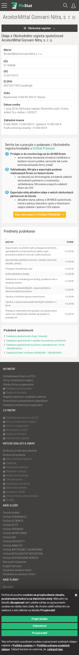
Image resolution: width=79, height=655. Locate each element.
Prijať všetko (40, 619)
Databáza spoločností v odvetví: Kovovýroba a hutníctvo (36, 340)
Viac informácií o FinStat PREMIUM (37, 214)
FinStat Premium (44, 148)
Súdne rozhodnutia (17, 475)
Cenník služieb (11, 512)
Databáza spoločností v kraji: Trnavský (26, 336)
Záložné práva (14, 479)
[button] (65, 6)
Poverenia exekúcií (17, 467)
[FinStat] (22, 8)
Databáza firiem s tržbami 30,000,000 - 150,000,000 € (34, 352)
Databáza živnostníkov (19, 388)
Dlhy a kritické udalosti (19, 458)
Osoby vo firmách (16, 392)
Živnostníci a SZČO (17, 429)
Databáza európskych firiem (19, 574)
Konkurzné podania (14, 454)
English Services (12, 566)
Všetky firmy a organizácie (18, 384)
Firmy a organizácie (17, 425)
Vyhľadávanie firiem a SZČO (19, 376)
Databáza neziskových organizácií (22, 405)
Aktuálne (8, 586)
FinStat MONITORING (15, 533)
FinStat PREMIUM (13, 529)
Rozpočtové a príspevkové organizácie (25, 400)
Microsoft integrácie (14, 561)
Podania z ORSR (15, 491)
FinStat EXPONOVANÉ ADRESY (21, 557)
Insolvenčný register (17, 438)
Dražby (10, 499)
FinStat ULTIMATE (13, 520)
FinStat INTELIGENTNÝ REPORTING (23, 553)
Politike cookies (23, 645)
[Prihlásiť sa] (74, 5)
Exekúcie (11, 463)
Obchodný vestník (16, 487)
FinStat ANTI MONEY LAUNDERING (22, 549)
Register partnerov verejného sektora (24, 396)
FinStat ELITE (10, 524)
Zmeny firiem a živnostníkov (22, 495)
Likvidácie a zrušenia (18, 483)
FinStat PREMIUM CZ (15, 516)
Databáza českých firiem (17, 570)
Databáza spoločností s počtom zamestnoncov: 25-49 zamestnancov (35, 346)
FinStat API (9, 537)
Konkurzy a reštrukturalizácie (20, 450)
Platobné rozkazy (16, 471)
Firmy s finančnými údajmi (18, 380)
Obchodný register (39, 28)
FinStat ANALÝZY (13, 545)
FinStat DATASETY (14, 541)
